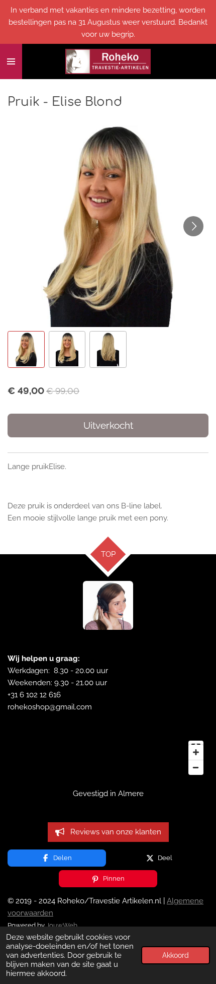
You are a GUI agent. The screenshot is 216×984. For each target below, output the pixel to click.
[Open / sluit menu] (11, 61)
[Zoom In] (195, 752)
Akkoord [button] (175, 955)
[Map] (108, 758)
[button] (26, 349)
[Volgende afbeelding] (193, 226)
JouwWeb (61, 925)
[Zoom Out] (195, 767)
